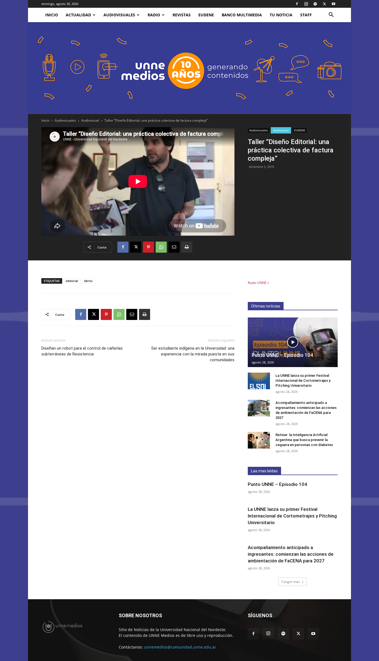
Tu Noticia (281, 14)
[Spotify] (315, 4)
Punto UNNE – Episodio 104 (282, 355)
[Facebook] (297, 4)
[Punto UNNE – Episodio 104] (293, 342)
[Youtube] (333, 4)
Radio (154, 14)
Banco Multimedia (242, 14)
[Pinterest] (148, 247)
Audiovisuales (119, 14)
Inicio (45, 120)
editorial (72, 281)
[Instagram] (306, 4)
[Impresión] (186, 247)
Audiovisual (90, 120)
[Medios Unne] (189, 68)
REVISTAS (182, 14)
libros (88, 281)
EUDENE (206, 14)
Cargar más (291, 581)
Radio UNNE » (258, 282)
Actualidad (78, 14)
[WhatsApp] (161, 247)
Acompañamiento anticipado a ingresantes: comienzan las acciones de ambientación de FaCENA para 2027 (290, 554)
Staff (306, 14)
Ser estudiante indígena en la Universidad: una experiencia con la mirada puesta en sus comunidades (192, 354)
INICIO (51, 14)
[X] (324, 4)
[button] (331, 15)
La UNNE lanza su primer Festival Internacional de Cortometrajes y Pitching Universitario (303, 380)
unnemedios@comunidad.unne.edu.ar (180, 647)
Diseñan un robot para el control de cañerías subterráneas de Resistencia (82, 351)
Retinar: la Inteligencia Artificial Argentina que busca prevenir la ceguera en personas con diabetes (304, 440)
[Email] (174, 247)
